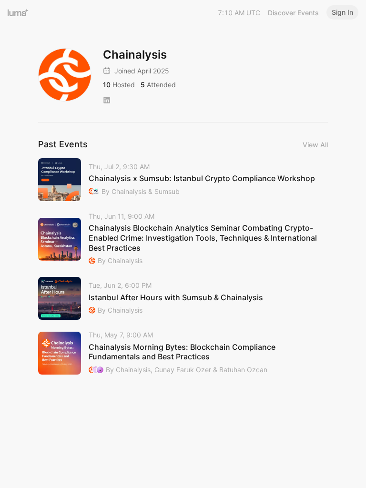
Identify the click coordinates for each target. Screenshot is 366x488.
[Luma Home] (18, 12)
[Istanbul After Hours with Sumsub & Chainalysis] (183, 298)
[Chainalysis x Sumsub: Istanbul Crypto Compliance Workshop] (183, 179)
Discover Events (293, 13)
